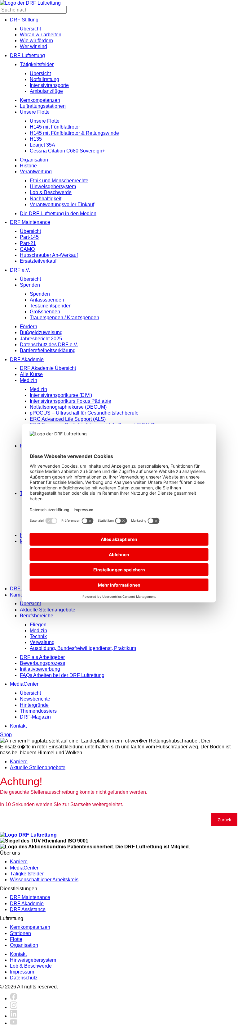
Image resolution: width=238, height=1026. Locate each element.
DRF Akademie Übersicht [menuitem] (48, 368)
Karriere (19, 761)
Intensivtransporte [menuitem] (49, 85)
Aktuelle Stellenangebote (37, 767)
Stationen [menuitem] (20, 933)
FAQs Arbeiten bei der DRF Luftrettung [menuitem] (62, 675)
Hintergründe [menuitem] (34, 705)
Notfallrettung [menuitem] (44, 79)
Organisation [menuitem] (34, 159)
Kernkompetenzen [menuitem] (40, 100)
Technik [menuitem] (38, 636)
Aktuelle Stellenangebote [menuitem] (47, 609)
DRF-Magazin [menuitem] (35, 717)
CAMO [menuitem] (27, 249)
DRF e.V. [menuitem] (20, 270)
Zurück (224, 819)
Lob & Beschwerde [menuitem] (51, 192)
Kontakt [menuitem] (18, 726)
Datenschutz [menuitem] (23, 977)
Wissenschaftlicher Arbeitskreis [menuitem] (44, 879)
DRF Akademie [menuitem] (27, 359)
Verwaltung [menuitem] (42, 642)
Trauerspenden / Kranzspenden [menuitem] (64, 317)
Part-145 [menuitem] (29, 237)
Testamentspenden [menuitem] (51, 305)
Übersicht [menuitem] (30, 28)
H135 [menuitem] (36, 139)
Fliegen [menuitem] (38, 624)
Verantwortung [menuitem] (36, 171)
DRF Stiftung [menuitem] (24, 19)
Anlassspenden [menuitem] (47, 299)
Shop (6, 734)
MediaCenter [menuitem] (24, 684)
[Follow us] (13, 998)
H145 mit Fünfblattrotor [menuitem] (55, 126)
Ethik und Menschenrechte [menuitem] (59, 180)
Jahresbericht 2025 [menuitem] (41, 338)
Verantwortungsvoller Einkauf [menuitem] (62, 204)
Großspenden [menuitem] (45, 311)
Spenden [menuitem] (30, 285)
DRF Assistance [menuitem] (28, 909)
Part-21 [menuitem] (28, 243)
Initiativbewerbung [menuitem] (40, 669)
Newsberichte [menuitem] (35, 698)
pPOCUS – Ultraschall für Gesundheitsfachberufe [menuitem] (84, 412)
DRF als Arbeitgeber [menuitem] (42, 657)
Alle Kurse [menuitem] (31, 374)
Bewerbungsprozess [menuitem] (42, 663)
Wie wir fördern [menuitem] (36, 40)
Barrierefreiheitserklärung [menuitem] (48, 350)
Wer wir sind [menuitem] (33, 46)
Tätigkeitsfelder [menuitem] (37, 64)
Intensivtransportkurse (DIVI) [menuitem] (61, 395)
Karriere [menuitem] (19, 594)
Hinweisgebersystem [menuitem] (53, 186)
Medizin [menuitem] (28, 380)
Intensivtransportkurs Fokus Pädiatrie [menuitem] (70, 401)
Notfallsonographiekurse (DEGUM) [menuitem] (68, 407)
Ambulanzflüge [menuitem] (46, 91)
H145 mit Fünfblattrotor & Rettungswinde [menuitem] (74, 133)
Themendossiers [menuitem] (38, 711)
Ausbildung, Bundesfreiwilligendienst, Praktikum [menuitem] (83, 648)
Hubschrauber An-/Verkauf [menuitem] (49, 255)
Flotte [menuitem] (16, 939)
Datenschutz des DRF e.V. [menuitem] (49, 344)
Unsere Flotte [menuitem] (35, 112)
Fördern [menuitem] (28, 326)
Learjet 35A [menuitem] (42, 145)
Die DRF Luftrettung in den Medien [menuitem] (58, 213)
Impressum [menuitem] (22, 971)
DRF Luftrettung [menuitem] (27, 55)
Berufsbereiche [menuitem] (36, 615)
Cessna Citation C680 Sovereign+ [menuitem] (67, 150)
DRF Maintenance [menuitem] (30, 222)
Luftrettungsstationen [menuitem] (43, 106)
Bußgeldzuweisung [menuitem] (41, 332)
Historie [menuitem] (28, 165)
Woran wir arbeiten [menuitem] (40, 34)
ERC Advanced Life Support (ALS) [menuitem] (68, 419)
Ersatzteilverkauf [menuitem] (38, 261)
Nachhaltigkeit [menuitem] (45, 198)
